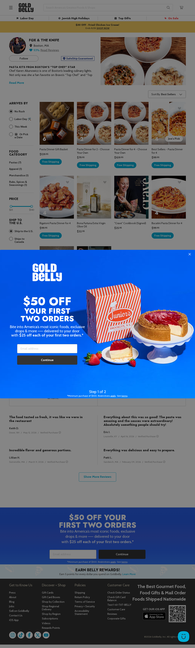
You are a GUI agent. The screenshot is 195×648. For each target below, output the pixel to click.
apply (113, 395)
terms (124, 395)
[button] (97, 324)
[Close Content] (190, 254)
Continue (47, 360)
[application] (183, 636)
